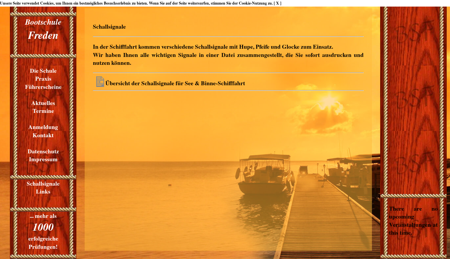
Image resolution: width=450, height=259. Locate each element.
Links (43, 191)
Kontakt (43, 135)
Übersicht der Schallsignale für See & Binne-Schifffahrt (175, 83)
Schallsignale (43, 183)
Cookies (47, 3)
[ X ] (277, 3)
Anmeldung (43, 126)
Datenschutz (43, 151)
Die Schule (43, 70)
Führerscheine (43, 86)
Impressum (43, 159)
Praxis (43, 78)
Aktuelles (43, 102)
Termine (43, 110)
